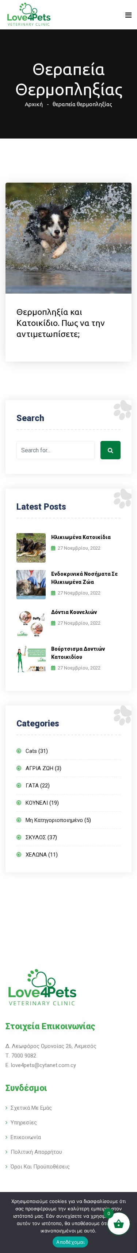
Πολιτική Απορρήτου (36, 1152)
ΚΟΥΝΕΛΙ (37, 803)
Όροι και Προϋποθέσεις (40, 1166)
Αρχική (34, 104)
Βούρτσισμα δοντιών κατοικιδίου (78, 653)
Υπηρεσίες (24, 1122)
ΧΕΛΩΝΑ (36, 854)
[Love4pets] (28, 15)
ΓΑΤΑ (32, 785)
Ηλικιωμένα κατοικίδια (81, 537)
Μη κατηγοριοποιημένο (54, 820)
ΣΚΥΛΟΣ (36, 837)
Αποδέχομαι (70, 1242)
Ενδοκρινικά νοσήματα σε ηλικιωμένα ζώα (84, 578)
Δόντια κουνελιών (74, 612)
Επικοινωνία (26, 1137)
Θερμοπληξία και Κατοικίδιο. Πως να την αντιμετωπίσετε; (60, 322)
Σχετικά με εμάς (31, 1108)
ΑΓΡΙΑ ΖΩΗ (39, 768)
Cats (31, 751)
